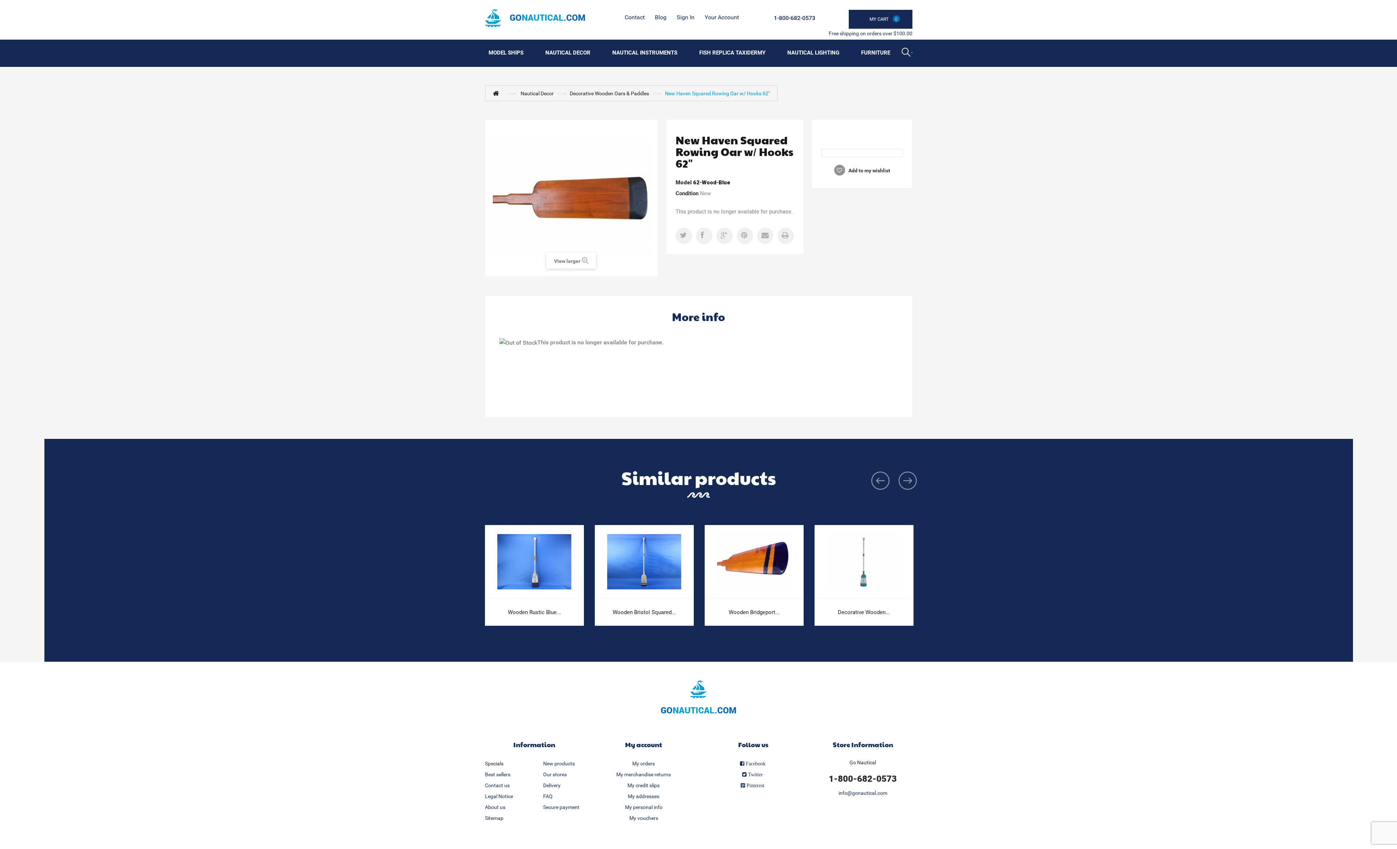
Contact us (497, 785)
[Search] (907, 53)
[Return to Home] (497, 93)
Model (684, 182)
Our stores (555, 774)
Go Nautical (862, 762)
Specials (494, 763)
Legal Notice (499, 796)
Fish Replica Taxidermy (732, 52)
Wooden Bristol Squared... (644, 612)
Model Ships (506, 52)
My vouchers (643, 818)
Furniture (875, 52)
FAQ (548, 796)
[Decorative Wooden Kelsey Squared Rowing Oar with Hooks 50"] (864, 562)
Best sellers (497, 774)
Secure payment (561, 807)
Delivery (552, 785)
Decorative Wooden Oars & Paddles (609, 93)
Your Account (722, 17)
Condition (687, 193)
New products (559, 763)
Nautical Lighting (813, 52)
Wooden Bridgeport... (754, 612)
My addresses (643, 796)
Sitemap (494, 818)
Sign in (685, 17)
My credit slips (644, 785)
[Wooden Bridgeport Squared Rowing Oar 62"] (754, 562)
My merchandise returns (643, 774)
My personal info (643, 807)
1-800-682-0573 (794, 18)
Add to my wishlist (868, 170)
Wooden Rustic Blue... (534, 612)
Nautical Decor (567, 52)
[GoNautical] (535, 18)
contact (635, 17)
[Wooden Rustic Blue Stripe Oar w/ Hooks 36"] (534, 562)
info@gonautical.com (863, 793)
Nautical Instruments (644, 52)
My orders (643, 763)
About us (495, 807)
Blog (660, 17)
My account (643, 744)
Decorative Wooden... (864, 612)
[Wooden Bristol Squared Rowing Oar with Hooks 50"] (644, 562)
